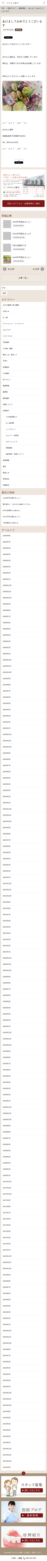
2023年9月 (7, 753)
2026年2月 (7, 573)
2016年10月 (7, 1268)
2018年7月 (7, 1138)
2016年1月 (7, 1324)
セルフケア (7, 330)
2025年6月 (7, 623)
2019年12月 (7, 1032)
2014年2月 (7, 1442)
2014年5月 (7, 1424)
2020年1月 (7, 1026)
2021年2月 (7, 946)
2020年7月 (7, 989)
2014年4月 (7, 1430)
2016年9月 (7, 1275)
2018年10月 (7, 1119)
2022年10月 (7, 821)
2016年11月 (7, 1262)
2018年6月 (7, 1144)
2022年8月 (7, 834)
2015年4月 (7, 1368)
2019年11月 (7, 1039)
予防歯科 (6, 342)
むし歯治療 (10, 423)
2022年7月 (7, 840)
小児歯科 (6, 373)
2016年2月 (7, 1318)
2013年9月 (7, 1467)
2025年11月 (7, 591)
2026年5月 (7, 554)
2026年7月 (7, 542)
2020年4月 (7, 1008)
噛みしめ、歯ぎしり (10, 355)
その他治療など (11, 417)
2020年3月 (7, 1014)
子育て (5, 361)
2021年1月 (7, 952)
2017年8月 (7, 1206)
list (19, 160)
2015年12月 (7, 1331)
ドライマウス (7, 336)
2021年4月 (7, 933)
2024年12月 (7, 660)
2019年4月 (7, 1082)
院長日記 (6, 479)
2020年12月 (7, 958)
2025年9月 (7, 604)
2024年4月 (7, 710)
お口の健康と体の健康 (11, 305)
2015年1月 (7, 1386)
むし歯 (5, 317)
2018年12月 (7, 1107)
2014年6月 (7, 1418)
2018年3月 (7, 1163)
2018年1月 (7, 1175)
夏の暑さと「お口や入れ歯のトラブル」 (17, 504)
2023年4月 (7, 784)
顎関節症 (6, 485)
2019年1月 (7, 1101)
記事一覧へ (23, 278)
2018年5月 (7, 1150)
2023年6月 (7, 772)
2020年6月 (7, 995)
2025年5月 (7, 629)
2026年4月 (7, 560)
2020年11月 (7, 964)
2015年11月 (7, 1337)
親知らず (6, 473)
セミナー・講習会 (12, 435)
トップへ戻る (23, 1473)
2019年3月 (7, 1088)
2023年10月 (7, 747)
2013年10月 (7, 1461)
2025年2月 (7, 647)
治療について (7, 404)
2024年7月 (7, 691)
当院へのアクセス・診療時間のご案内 (23, 203)
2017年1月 (7, 1250)
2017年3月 (7, 1237)
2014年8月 (7, 1411)
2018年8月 (7, 1132)
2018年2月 (7, 1169)
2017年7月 (7, 1213)
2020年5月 (7, 1001)
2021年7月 (7, 914)
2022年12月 (7, 809)
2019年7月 (7, 1063)
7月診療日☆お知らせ (10, 523)
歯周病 (5, 392)
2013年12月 (7, 1449)
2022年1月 (7, 877)
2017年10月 (7, 1194)
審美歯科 (9, 448)
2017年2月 (7, 1244)
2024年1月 (7, 728)
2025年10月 (7, 598)
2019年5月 (7, 1076)
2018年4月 (7, 1157)
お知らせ (6, 311)
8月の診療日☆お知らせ (11, 510)
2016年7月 (7, 1287)
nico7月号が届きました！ (12, 517)
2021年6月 (7, 921)
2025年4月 (7, 635)
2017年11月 (7, 1188)
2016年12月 (7, 1256)
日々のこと (7, 379)
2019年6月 (7, 1070)
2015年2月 (7, 1380)
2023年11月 (7, 741)
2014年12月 (7, 1393)
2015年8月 (7, 1349)
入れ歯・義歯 (7, 348)
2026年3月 (7, 567)
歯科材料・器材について (15, 454)
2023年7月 (7, 765)
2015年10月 (7, 1343)
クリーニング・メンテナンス (13, 323)
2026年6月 (7, 548)
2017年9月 (7, 1200)
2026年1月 (7, 579)
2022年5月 (7, 852)
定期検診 (6, 367)
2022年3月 (7, 865)
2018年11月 (7, 1113)
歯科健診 (6, 398)
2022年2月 (7, 871)
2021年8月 (7, 908)
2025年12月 (7, 585)
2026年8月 (7, 536)
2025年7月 (7, 616)
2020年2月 (7, 1020)
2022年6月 (7, 846)
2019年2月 (7, 1095)
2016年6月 (7, 1293)
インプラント (11, 429)
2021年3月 (7, 939)
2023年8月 (7, 759)
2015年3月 (7, 1374)
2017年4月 (7, 1231)
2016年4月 (7, 1306)
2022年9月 (7, 827)
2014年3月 (7, 1436)
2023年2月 (7, 796)
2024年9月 (7, 678)
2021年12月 (7, 883)
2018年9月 (7, 1126)
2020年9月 (7, 977)
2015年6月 (7, 1362)
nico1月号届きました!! (22, 234)
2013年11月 (7, 1455)
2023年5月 (7, 778)
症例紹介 (6, 410)
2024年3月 (7, 716)
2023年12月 (7, 734)
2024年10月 (7, 672)
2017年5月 (7, 1225)
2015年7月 (7, 1355)
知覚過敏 (6, 460)
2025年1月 (7, 654)
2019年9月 (7, 1051)
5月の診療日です (19, 245)
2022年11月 (7, 815)
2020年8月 (7, 983)
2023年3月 (7, 790)
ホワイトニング (11, 442)
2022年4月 (7, 859)
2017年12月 (7, 1182)
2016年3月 (7, 1312)
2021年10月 (7, 896)
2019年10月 (7, 1045)
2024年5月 (7, 703)
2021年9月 (7, 902)
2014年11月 (7, 1399)
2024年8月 (7, 685)
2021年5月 (7, 927)
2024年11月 (7, 666)
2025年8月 (7, 610)
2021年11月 (7, 890)
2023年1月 (7, 803)
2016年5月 (7, 1299)
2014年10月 (7, 1405)
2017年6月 (7, 1219)
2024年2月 (7, 722)
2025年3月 (7, 641)
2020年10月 (7, 970)
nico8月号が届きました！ (12, 498)
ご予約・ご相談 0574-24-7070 (23, 1558)
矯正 (4, 466)
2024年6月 (7, 697)
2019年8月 (7, 1057)
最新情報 (18, 30)
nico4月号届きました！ (22, 222)
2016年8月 (7, 1281)
